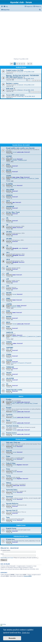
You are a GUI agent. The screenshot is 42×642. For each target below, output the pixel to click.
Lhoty (18, 305)
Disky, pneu (20, 403)
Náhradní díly (28, 403)
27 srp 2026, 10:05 (29, 71)
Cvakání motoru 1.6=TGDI (14, 70)
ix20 (7, 273)
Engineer (19, 464)
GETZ (8, 201)
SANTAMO (9, 347)
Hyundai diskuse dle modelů (21, 145)
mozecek (20, 71)
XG (7, 384)
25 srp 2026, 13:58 (29, 90)
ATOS (8, 164)
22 (35, 80)
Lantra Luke (20, 152)
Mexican (20, 78)
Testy (8, 517)
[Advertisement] (21, 35)
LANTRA (9, 304)
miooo (14, 335)
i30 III (8, 259)
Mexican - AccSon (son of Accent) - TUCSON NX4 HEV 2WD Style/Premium (22, 76)
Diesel (19, 307)
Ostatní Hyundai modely (14, 390)
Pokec (8, 456)
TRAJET (9, 373)
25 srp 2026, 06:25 (30, 96)
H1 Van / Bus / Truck (13, 212)
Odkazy (8, 483)
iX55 (7, 286)
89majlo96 (15, 248)
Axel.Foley (21, 96)
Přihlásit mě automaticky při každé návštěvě (25, 557)
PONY (8, 327)
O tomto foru (10, 539)
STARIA (8, 354)
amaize (14, 227)
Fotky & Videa (10, 463)
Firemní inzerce (11, 433)
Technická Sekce (11, 490)
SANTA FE (9, 332)
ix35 (7, 279)
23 (37, 80)
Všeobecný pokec (21, 439)
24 (39, 80)
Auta (13, 403)
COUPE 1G (23, 178)
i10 (7, 218)
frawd (14, 274)
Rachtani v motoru (12, 83)
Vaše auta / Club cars (13, 442)
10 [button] (28, 64)
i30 (7, 245)
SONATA (9, 342)
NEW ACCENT (23, 160)
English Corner (21, 525)
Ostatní (36, 403)
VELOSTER (10, 378)
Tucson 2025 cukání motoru (15, 95)
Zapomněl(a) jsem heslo (7, 557)
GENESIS (9, 195)
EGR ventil (9, 88)
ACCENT (9, 156)
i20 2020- (9, 239)
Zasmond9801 (28, 576)
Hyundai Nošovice (12, 503)
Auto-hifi (9, 451)
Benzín (14, 307)
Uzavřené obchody (12, 426)
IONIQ (8, 298)
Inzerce (21, 396)
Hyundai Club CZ (11, 510)
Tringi (21, 177)
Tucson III (28, 363)
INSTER (8, 293)
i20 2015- (9, 232)
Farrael (14, 152)
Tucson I (14, 363)
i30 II (7, 252)
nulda (20, 248)
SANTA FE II (23, 336)
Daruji (8, 420)
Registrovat (14, 548)
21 (33, 80)
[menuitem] (6, 6)
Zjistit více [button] (26, 633)
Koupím (8, 407)
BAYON (8, 170)
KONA (8, 311)
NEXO (8, 322)
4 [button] (21, 64)
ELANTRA (9, 184)
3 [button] (19, 64)
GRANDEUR (10, 206)
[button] (11, 63)
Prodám (8, 399)
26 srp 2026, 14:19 (29, 78)
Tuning (8, 476)
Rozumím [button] (12, 638)
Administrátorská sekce (21, 536)
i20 (7, 225)
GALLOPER (10, 189)
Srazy (8, 469)
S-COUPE (15, 178)
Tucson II (21, 363)
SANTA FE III (31, 336)
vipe (13, 202)
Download (9, 496)
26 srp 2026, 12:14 (29, 84)
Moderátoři (27, 152)
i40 (7, 266)
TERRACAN (10, 367)
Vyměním (9, 414)
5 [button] (24, 64)
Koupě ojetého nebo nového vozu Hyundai (20, 148)
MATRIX (8, 317)
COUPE (8, 176)
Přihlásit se (5, 548)
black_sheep (15, 177)
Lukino (14, 343)
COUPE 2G (31, 178)
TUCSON (9, 360)
